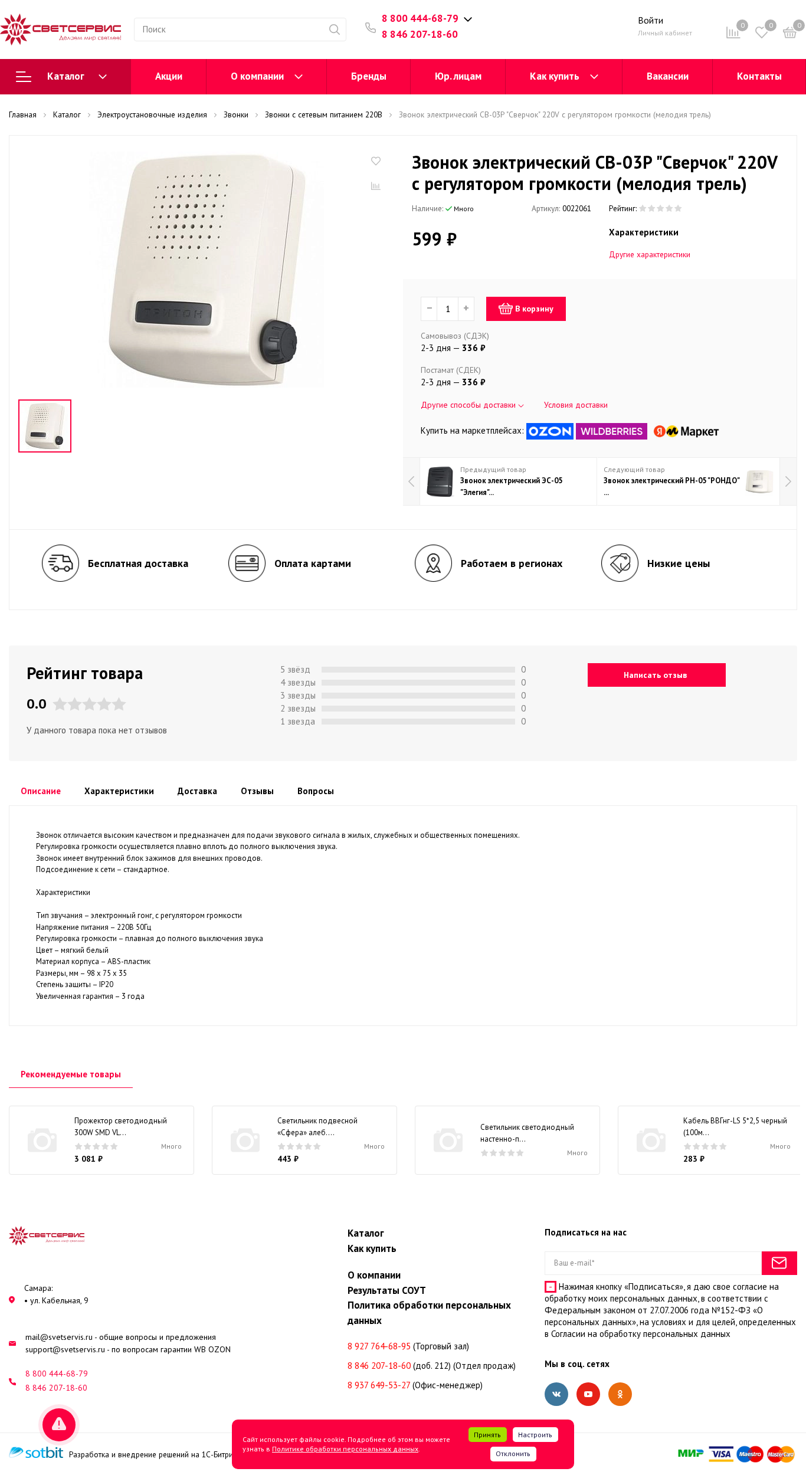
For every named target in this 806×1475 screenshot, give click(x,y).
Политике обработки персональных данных (345, 1448)
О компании (257, 76)
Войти (650, 20)
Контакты (759, 76)
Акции (168, 76)
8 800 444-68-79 (420, 18)
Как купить (554, 76)
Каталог (65, 76)
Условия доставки (576, 404)
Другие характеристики (649, 254)
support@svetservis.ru (65, 1349)
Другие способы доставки (469, 404)
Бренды (368, 76)
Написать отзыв (655, 675)
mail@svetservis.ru (59, 1337)
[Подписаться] (779, 1263)
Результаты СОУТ (387, 1290)
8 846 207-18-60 (420, 34)
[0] (790, 34)
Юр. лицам (458, 76)
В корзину (534, 308)
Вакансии (668, 76)
